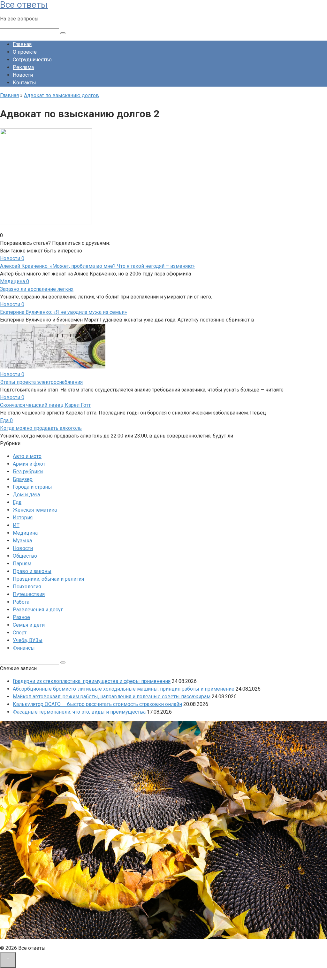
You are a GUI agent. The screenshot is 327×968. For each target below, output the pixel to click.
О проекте (25, 52)
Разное (21, 617)
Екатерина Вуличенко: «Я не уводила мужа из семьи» (63, 312)
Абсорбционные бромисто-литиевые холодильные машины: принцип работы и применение (123, 689)
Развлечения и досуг (38, 610)
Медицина (25, 533)
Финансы (24, 648)
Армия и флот (29, 464)
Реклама (23, 67)
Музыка (22, 541)
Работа (21, 602)
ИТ (16, 525)
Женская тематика (35, 510)
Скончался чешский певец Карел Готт (45, 405)
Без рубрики (28, 472)
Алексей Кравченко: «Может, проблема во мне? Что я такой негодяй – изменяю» (97, 266)
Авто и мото (27, 456)
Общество (25, 556)
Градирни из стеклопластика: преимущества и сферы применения (92, 681)
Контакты (24, 83)
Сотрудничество (32, 60)
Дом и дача (26, 495)
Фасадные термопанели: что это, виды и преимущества (79, 712)
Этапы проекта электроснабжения (41, 382)
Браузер (23, 479)
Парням (22, 564)
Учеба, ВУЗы (27, 640)
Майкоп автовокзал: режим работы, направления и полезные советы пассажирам (111, 696)
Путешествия (29, 594)
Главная (22, 44)
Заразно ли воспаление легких (36, 289)
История (23, 518)
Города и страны (32, 487)
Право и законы (32, 571)
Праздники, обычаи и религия (48, 579)
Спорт (20, 633)
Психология (27, 587)
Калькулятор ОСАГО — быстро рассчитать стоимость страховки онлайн (97, 704)
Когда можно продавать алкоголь (41, 428)
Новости (23, 75)
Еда (17, 502)
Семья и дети (29, 625)
